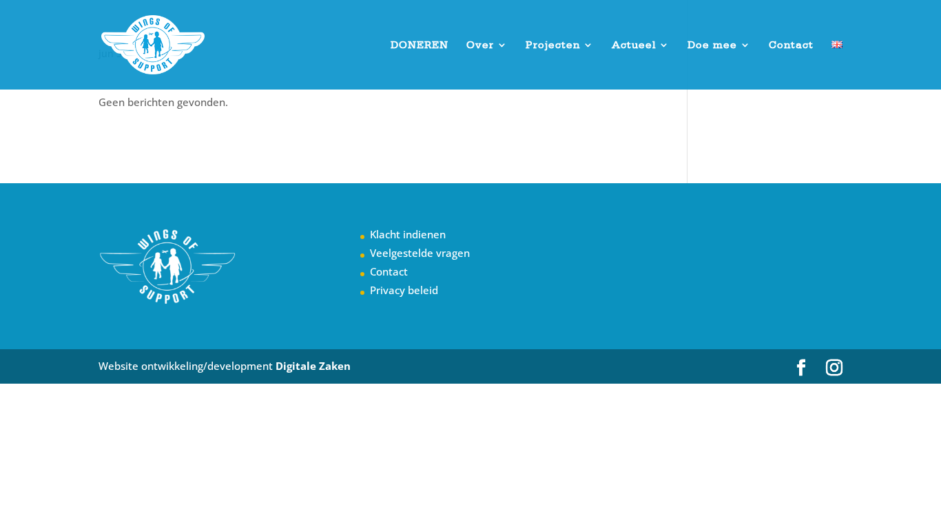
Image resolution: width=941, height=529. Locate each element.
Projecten (553, 45)
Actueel (634, 45)
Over (480, 45)
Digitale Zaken (313, 366)
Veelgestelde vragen (420, 253)
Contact (791, 45)
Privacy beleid (404, 290)
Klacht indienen (408, 234)
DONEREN (419, 45)
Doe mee (712, 45)
